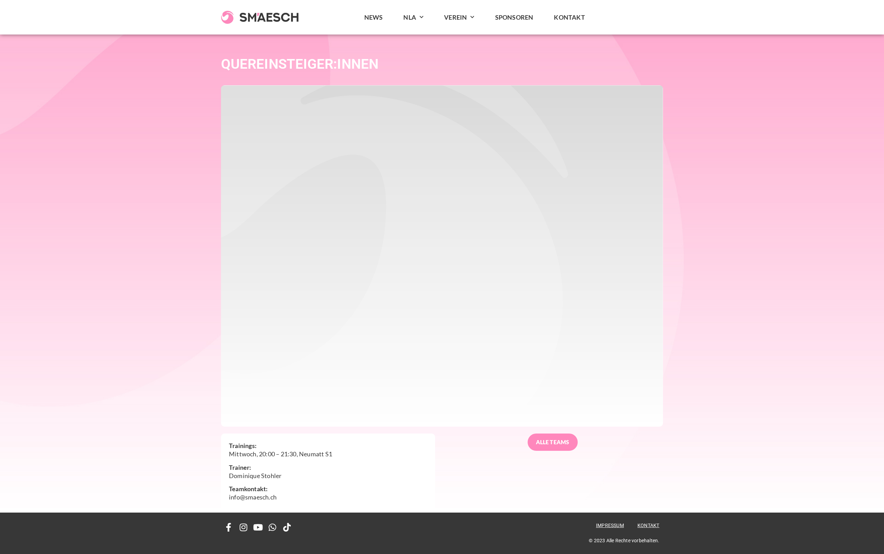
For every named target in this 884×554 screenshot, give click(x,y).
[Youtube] (257, 527)
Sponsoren (514, 17)
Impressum (610, 525)
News (373, 17)
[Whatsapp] (272, 527)
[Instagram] (243, 527)
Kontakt (569, 17)
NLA (409, 17)
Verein (455, 17)
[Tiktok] (287, 527)
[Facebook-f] (228, 527)
